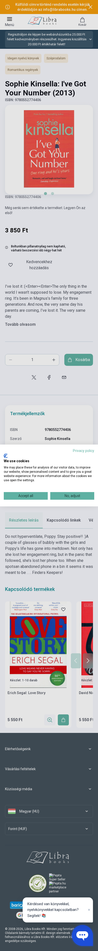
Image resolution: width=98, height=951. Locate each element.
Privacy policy (83, 451)
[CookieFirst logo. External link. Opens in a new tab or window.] (6, 455)
